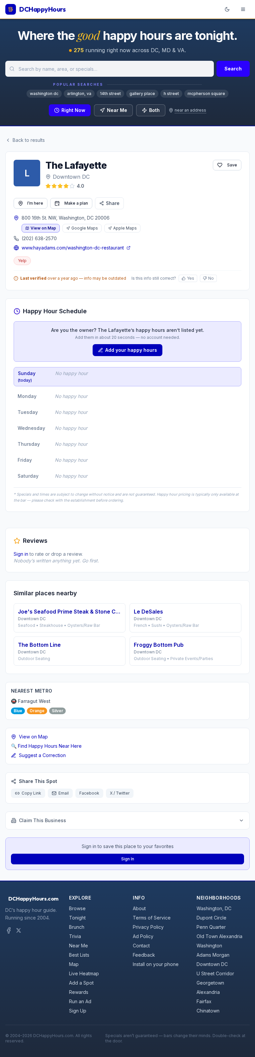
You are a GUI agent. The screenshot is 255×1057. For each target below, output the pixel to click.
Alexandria (208, 992)
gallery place (142, 93)
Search (233, 68)
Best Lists (79, 955)
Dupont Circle (211, 917)
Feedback (144, 955)
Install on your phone (156, 964)
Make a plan (76, 203)
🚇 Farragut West (30, 701)
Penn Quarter (211, 927)
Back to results (29, 140)
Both (154, 110)
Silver (57, 710)
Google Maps (84, 228)
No (211, 278)
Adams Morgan (213, 955)
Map (74, 964)
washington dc (44, 93)
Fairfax (204, 1001)
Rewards (78, 992)
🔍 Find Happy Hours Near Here (46, 746)
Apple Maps (125, 228)
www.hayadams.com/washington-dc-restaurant (73, 247)
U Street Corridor (215, 973)
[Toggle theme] (227, 9)
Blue (18, 710)
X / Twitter (119, 793)
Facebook (89, 793)
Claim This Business (42, 820)
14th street (110, 93)
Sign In (127, 858)
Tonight (77, 917)
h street (171, 93)
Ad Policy (143, 936)
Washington (209, 945)
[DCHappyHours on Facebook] (8, 930)
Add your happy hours (131, 350)
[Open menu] (243, 9)
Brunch (76, 927)
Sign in (21, 554)
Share (113, 203)
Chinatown (208, 1010)
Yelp (22, 260)
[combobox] (109, 69)
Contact (141, 945)
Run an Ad (80, 1001)
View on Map (43, 228)
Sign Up (77, 1010)
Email (63, 793)
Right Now (73, 110)
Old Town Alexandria (219, 936)
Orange (37, 710)
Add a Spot (81, 983)
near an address (190, 110)
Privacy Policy (148, 927)
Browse (77, 908)
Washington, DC (214, 908)
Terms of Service (152, 917)
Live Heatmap (84, 973)
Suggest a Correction (42, 755)
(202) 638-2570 (39, 238)
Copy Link (31, 793)
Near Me (117, 110)
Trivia (75, 936)
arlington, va (79, 93)
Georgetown (210, 983)
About (139, 908)
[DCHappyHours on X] (18, 930)
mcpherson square (206, 93)
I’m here (35, 203)
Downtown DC (71, 176)
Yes (190, 278)
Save (232, 164)
